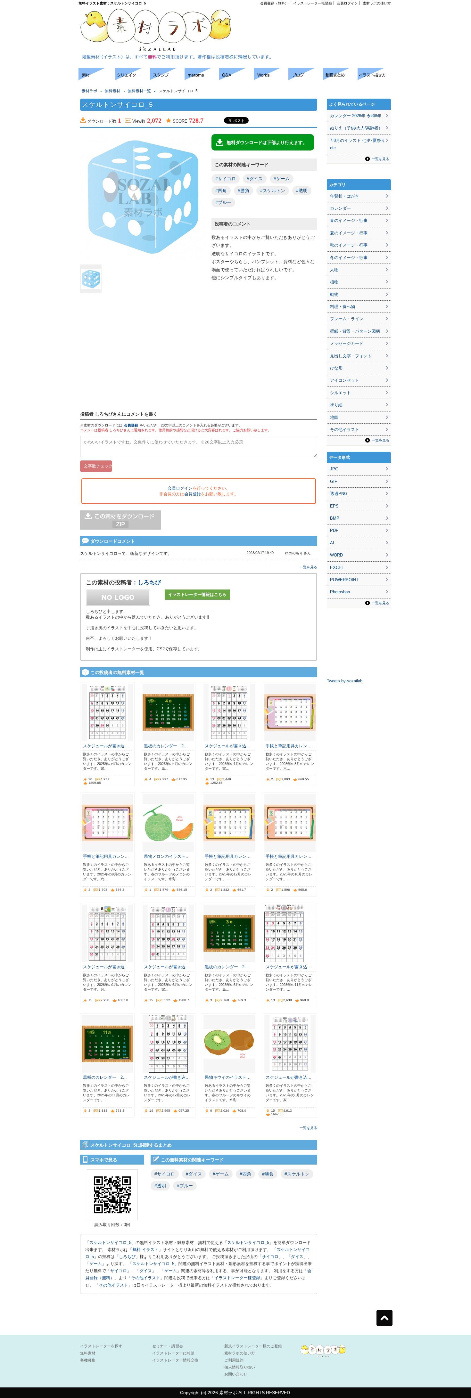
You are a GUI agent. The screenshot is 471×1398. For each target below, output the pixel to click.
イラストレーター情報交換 (175, 1360)
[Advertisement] (317, 19)
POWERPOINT (344, 579)
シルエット (340, 392)
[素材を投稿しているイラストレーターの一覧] (132, 78)
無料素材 (112, 91)
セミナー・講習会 (167, 1346)
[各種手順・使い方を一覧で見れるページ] (375, 78)
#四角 (221, 190)
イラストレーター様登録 (312, 3)
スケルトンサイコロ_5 (110, 1242)
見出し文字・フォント (351, 356)
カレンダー (340, 208)
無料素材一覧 (139, 91)
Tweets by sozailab (344, 681)
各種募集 (87, 1360)
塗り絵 (336, 404)
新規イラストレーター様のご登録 (253, 1346)
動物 (334, 294)
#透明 (302, 190)
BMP (334, 518)
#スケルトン (272, 190)
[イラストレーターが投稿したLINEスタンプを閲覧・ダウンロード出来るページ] (167, 78)
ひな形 (336, 368)
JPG (334, 469)
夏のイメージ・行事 (349, 233)
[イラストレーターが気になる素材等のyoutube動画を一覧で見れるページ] (340, 78)
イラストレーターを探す (101, 1346)
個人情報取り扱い (239, 1367)
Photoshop (340, 591)
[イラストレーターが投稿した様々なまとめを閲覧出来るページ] (202, 78)
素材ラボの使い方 (377, 3)
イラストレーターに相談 (173, 1353)
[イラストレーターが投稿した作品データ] (271, 78)
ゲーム (95, 1263)
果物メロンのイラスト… (167, 856)
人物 (334, 269)
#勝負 (243, 190)
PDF (334, 530)
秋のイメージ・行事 (349, 245)
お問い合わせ (235, 1374)
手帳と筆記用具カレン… (288, 746)
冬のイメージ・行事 (349, 257)
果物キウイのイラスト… (228, 1077)
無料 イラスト (145, 1249)
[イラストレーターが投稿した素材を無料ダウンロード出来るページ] (96, 78)
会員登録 (131, 425)
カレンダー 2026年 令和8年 (355, 115)
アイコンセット (344, 380)
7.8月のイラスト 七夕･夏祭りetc (357, 144)
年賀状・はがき (344, 196)
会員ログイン (347, 3)
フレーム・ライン (346, 318)
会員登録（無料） (274, 3)
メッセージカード (346, 343)
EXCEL (337, 567)
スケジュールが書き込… (106, 746)
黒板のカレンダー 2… (166, 746)
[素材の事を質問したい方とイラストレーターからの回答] (236, 78)
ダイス (297, 1256)
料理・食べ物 (342, 306)
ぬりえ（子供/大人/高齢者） (356, 128)
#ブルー (223, 202)
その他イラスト (145, 1277)
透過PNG (338, 493)
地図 (334, 417)
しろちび (149, 582)
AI (332, 543)
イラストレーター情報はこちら (197, 594)
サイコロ (270, 1256)
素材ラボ (89, 91)
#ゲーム (282, 178)
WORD (336, 555)
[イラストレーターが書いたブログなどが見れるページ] (305, 78)
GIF (333, 481)
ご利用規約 (234, 1360)
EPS (334, 506)
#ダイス (255, 178)
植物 (334, 282)
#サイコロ (225, 178)
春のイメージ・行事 (349, 220)
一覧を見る (308, 567)
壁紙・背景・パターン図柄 (355, 331)
